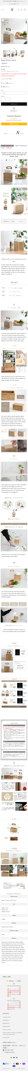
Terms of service (7, 1029)
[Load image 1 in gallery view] (6, 53)
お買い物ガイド (14, 110)
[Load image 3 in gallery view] (21, 53)
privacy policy (6, 1037)
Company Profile (7, 1017)
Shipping (8, 71)
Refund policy (6, 1023)
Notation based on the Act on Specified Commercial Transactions (12, 1033)
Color (2, 90)
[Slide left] (11, 48)
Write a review (14, 124)
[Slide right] (16, 48)
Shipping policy (6, 1026)
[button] (2, 9)
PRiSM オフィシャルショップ (11, 1068)
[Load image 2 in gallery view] (14, 53)
